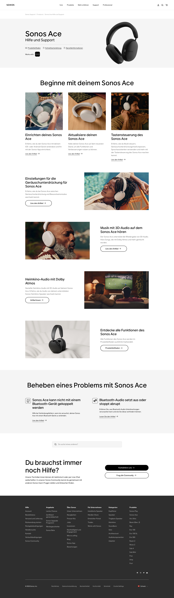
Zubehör (112, 541)
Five (131, 556)
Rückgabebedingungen (34, 526)
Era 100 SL (133, 533)
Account (28, 511)
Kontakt (28, 533)
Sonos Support (30, 14)
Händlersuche (30, 530)
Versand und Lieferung (33, 519)
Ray (130, 526)
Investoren (71, 526)
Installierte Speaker (95, 511)
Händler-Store (93, 515)
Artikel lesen (35, 300)
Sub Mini (132, 552)
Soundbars (113, 526)
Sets (110, 530)
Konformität (97, 586)
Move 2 (132, 545)
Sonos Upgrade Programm (52, 522)
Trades (90, 522)
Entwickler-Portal (94, 519)
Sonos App (71, 543)
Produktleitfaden (112, 348)
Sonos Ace (133, 515)
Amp (131, 560)
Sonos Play (133, 511)
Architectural (114, 533)
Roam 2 (132, 541)
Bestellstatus (30, 515)
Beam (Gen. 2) (134, 522)
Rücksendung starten (33, 522)
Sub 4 (131, 548)
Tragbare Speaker (115, 519)
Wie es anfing (72, 536)
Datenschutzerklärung (69, 586)
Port (131, 563)
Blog (68, 539)
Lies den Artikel (36, 203)
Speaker (112, 515)
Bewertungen (72, 547)
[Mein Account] (158, 5)
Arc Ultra (132, 519)
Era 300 (132, 537)
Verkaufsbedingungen (33, 537)
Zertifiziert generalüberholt (52, 516)
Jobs (69, 522)
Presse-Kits (71, 519)
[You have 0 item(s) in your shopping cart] (167, 5)
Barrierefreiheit (85, 586)
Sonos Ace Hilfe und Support (54, 14)
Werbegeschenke (53, 527)
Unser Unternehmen (74, 511)
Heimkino (112, 522)
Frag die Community (125, 475)
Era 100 (132, 530)
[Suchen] (162, 5)
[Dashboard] (10, 5)
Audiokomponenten (116, 537)
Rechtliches (55, 586)
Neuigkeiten (71, 515)
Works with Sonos (94, 526)
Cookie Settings (118, 586)
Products (40, 14)
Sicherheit (107, 586)
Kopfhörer (112, 511)
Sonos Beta (50, 530)
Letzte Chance (51, 511)
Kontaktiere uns (125, 468)
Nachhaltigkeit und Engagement (74, 531)
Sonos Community (32, 541)
